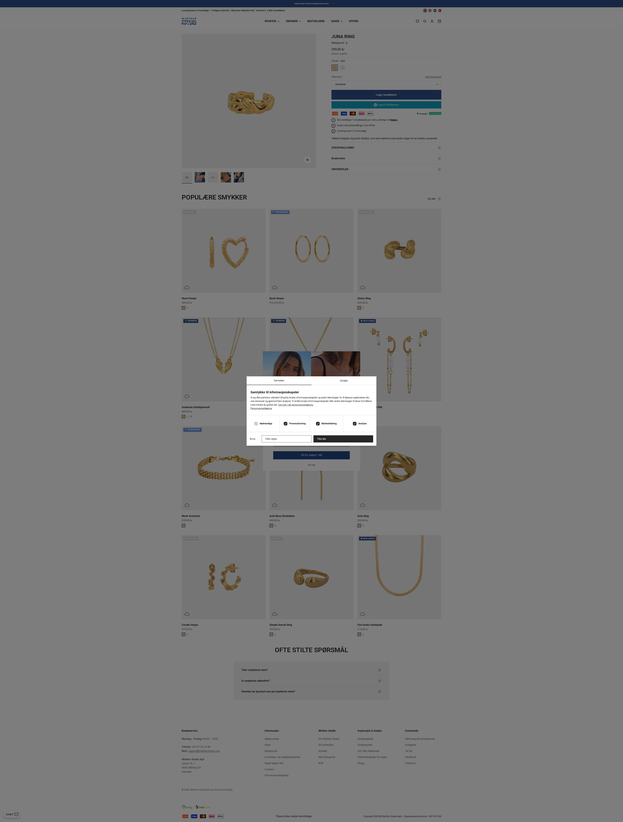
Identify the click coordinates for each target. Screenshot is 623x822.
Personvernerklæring (261, 408)
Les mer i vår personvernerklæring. (295, 405)
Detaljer (344, 380)
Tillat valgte (271, 439)
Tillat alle (321, 439)
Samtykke (279, 380)
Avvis (252, 439)
